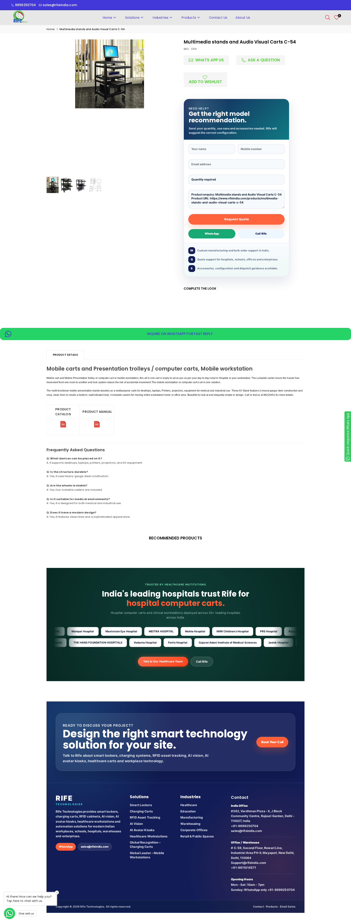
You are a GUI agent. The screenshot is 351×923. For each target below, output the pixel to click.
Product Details (65, 355)
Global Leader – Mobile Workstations (147, 855)
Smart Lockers (141, 805)
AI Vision (136, 824)
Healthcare (188, 805)
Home (107, 17)
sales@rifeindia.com (94, 846)
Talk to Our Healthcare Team (163, 661)
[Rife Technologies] (20, 17)
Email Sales (287, 906)
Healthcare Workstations (148, 836)
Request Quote (236, 219)
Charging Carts (141, 811)
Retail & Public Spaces (197, 836)
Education (188, 811)
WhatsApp (212, 233)
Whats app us (209, 60)
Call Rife (261, 233)
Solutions (132, 17)
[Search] (327, 17)
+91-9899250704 (244, 826)
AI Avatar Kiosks (142, 830)
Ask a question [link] (263, 60)
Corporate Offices (193, 830)
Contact (258, 906)
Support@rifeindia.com (248, 863)
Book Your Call (272, 742)
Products (188, 17)
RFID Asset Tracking (145, 817)
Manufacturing (191, 817)
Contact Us (218, 17)
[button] (162, 107)
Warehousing (190, 824)
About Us (242, 17)
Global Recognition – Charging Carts (145, 844)
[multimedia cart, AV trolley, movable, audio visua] (63, 427)
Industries (160, 17)
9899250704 (25, 5)
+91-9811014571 (243, 868)
